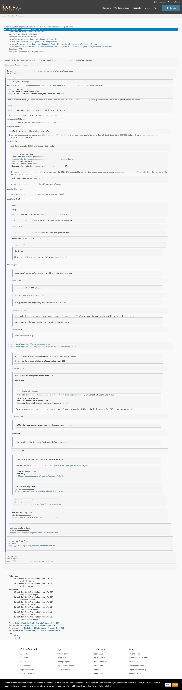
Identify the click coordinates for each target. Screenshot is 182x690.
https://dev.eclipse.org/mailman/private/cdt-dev (38, 39)
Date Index (48, 27)
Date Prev (8, 27)
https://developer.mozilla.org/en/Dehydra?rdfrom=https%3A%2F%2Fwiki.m (42, 346)
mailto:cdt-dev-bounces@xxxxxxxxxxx (59, 85)
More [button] (147, 8)
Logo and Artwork (27, 670)
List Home (69, 27)
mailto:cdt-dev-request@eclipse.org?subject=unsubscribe (87, 47)
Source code (21, 16)
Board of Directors (27, 674)
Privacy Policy (62, 654)
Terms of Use (62, 658)
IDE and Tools (134, 654)
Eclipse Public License (65, 666)
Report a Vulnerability (137, 670)
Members (106, 8)
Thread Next (38, 27)
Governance (25, 666)
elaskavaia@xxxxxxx (35, 32)
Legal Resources (63, 670)
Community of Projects (138, 658)
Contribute (11, 16)
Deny (168, 685)
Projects (137, 8)
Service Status (135, 674)
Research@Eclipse (136, 666)
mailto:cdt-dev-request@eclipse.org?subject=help (37, 42)
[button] (156, 8)
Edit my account (160, 2)
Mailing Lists (98, 666)
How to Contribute (100, 662)
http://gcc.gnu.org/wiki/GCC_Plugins (29, 295)
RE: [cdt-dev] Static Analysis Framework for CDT (33, 592)
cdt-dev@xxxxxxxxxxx (27, 37)
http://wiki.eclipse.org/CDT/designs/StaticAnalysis (63, 466)
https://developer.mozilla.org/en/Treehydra (29, 344)
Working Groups (121, 8)
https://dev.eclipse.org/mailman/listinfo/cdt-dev (40, 44)
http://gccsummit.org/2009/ (39, 316)
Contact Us (24, 658)
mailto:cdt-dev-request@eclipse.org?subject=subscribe (84, 44)
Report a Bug (98, 654)
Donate (172, 8)
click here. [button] (109, 686)
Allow (175, 685)
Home (4, 16)
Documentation (99, 658)
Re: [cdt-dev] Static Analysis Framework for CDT (33, 578)
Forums (96, 670)
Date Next (17, 27)
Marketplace (98, 674)
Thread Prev (27, 27)
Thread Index (58, 27)
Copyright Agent (63, 662)
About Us (24, 654)
